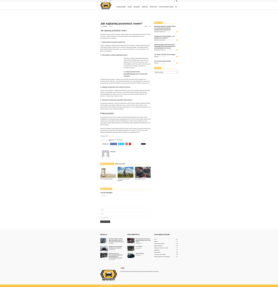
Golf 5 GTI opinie (140, 253)
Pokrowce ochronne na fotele (161, 248)
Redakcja (105, 26)
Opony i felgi (153, 6)
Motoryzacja (157, 252)
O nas (101, 1)
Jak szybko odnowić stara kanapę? (164, 54)
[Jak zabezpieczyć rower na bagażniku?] (125, 172)
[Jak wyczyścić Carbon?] (143, 172)
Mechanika (137, 6)
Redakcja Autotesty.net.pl (159, 31)
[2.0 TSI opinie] (131, 248)
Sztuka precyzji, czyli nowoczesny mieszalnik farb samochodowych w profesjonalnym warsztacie (165, 46)
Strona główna (121, 6)
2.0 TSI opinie (139, 246)
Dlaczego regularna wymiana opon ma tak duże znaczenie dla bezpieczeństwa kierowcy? (164, 28)
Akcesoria (145, 6)
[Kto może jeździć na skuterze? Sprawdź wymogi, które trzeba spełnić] (131, 240)
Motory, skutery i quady (166, 6)
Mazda (155, 241)
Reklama (105, 1)
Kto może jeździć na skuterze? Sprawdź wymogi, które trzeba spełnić (143, 240)
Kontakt (110, 1)
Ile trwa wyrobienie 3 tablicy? (106, 178)
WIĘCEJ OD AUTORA (120, 163)
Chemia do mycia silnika (159, 254)
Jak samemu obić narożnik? (162, 61)
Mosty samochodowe (159, 243)
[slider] (104, 140)
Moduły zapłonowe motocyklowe (162, 256)
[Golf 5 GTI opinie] (131, 255)
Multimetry (156, 250)
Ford (155, 239)
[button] (176, 6)
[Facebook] (174, 1)
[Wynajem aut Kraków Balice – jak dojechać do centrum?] (104, 248)
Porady (130, 6)
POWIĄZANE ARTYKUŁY (107, 163)
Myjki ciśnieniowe (158, 245)
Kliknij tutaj (110, 136)
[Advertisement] (139, 14)
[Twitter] (176, 1)
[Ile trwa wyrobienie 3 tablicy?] (108, 172)
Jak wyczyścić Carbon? (140, 178)
